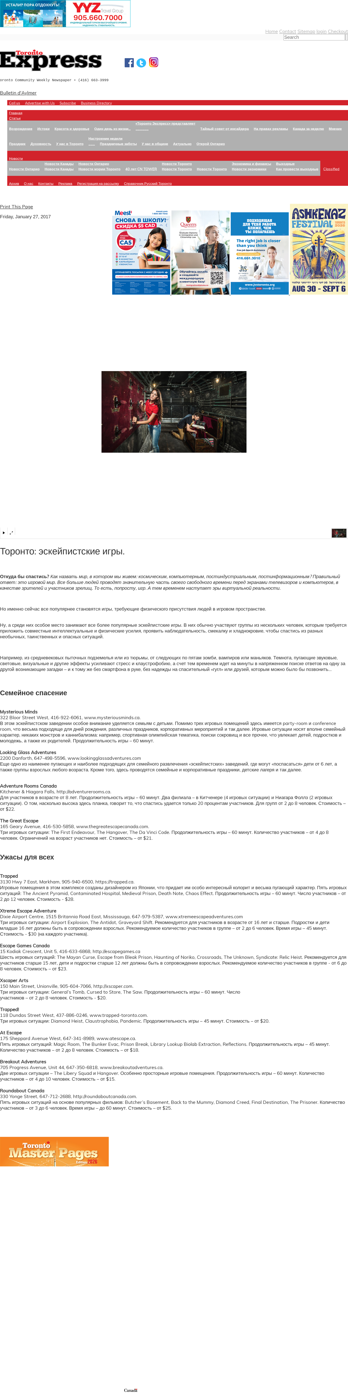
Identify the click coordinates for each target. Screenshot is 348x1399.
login (321, 31)
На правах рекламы (271, 128)
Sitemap (306, 31)
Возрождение (20, 128)
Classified (331, 169)
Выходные (285, 163)
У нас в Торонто (70, 143)
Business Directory (96, 103)
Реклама (65, 183)
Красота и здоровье (72, 128)
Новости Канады (59, 163)
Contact (287, 31)
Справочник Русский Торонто (148, 183)
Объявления (13, 1318)
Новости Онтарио (24, 169)
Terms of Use (5, 1397)
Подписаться (14, 1300)
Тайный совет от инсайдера (224, 128)
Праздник (17, 143)
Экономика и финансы (251, 163)
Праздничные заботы (118, 143)
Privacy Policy (22, 1397)
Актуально (182, 143)
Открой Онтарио (210, 143)
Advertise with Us (40, 103)
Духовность (40, 143)
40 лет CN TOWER (141, 169)
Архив (14, 183)
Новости (16, 158)
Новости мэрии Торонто (99, 169)
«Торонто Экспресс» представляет (165, 123)
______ (142, 128)
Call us (14, 103)
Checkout (338, 31)
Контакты (45, 183)
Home (271, 31)
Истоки (43, 128)
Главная (15, 113)
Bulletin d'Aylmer (18, 93)
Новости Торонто (177, 163)
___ (91, 143)
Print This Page (16, 206)
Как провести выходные (297, 169)
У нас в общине (155, 143)
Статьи (15, 118)
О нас (28, 183)
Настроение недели (105, 138)
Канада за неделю (308, 128)
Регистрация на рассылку (98, 183)
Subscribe (68, 103)
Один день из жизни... (112, 128)
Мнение (335, 128)
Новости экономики (249, 169)
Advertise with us (19, 1364)
